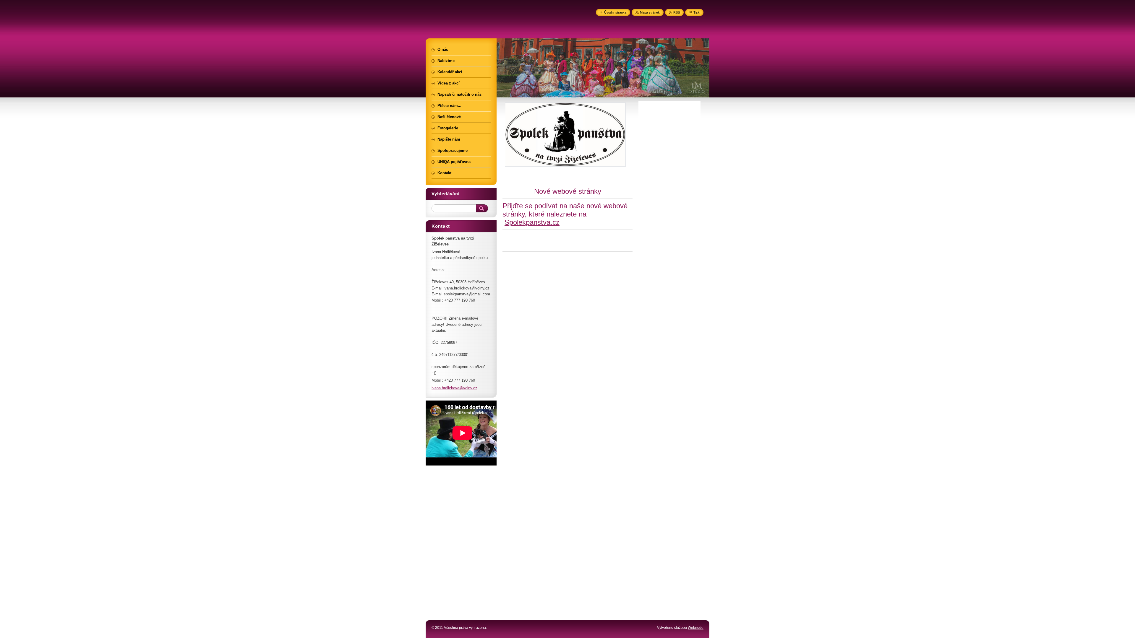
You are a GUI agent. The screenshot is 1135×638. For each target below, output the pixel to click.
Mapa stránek (650, 12)
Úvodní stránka (615, 12)
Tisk (696, 12)
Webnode (695, 627)
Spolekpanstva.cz (532, 222)
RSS (676, 12)
